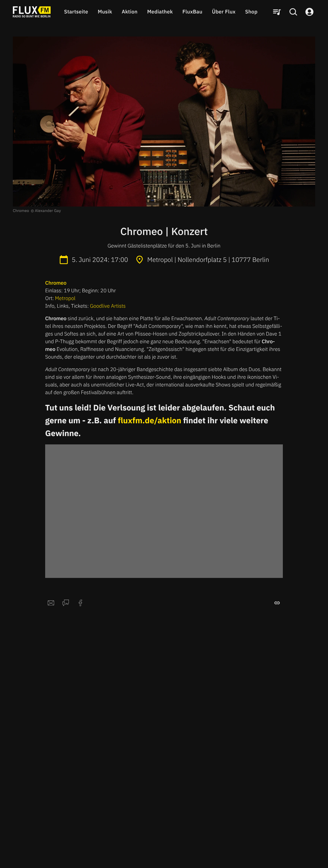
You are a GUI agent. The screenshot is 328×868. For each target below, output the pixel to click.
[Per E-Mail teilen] (51, 603)
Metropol (65, 298)
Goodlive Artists (108, 306)
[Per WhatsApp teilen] (65, 603)
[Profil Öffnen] (309, 12)
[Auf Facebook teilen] (80, 603)
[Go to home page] (32, 12)
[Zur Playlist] (277, 12)
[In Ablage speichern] (277, 603)
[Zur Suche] (293, 12)
